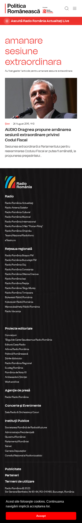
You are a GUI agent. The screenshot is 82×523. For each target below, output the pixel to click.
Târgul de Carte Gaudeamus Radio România (28, 340)
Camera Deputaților (15, 451)
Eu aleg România (14, 368)
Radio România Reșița (17, 283)
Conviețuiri (11, 335)
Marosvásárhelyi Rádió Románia (22, 307)
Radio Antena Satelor (16, 207)
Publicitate (13, 469)
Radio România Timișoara (19, 293)
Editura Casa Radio (15, 344)
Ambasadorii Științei (16, 377)
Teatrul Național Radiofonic (19, 235)
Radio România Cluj (15, 265)
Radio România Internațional (20, 221)
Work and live (12, 382)
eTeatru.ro (10, 240)
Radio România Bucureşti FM (20, 260)
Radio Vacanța (13, 311)
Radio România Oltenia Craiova (22, 274)
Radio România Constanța (19, 269)
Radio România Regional (18, 363)
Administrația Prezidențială (19, 432)
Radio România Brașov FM (19, 255)
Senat (8, 446)
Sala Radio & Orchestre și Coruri (22, 412)
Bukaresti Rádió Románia (18, 297)
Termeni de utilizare (19, 481)
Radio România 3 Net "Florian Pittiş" (24, 226)
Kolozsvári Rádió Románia (19, 302)
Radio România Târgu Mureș (20, 288)
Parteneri (12, 475)
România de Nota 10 (16, 372)
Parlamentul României (17, 441)
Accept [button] (41, 515)
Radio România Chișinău (18, 231)
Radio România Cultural (17, 212)
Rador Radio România (17, 397)
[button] (51, 506)
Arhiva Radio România (17, 349)
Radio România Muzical (17, 217)
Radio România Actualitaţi (19, 203)
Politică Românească (16, 354)
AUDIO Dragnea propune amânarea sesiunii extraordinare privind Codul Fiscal (41, 118)
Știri (7, 124)
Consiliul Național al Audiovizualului (23, 455)
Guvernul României (15, 437)
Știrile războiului (13, 358)
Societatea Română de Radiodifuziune (26, 427)
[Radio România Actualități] (29, 8)
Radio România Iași (15, 279)
